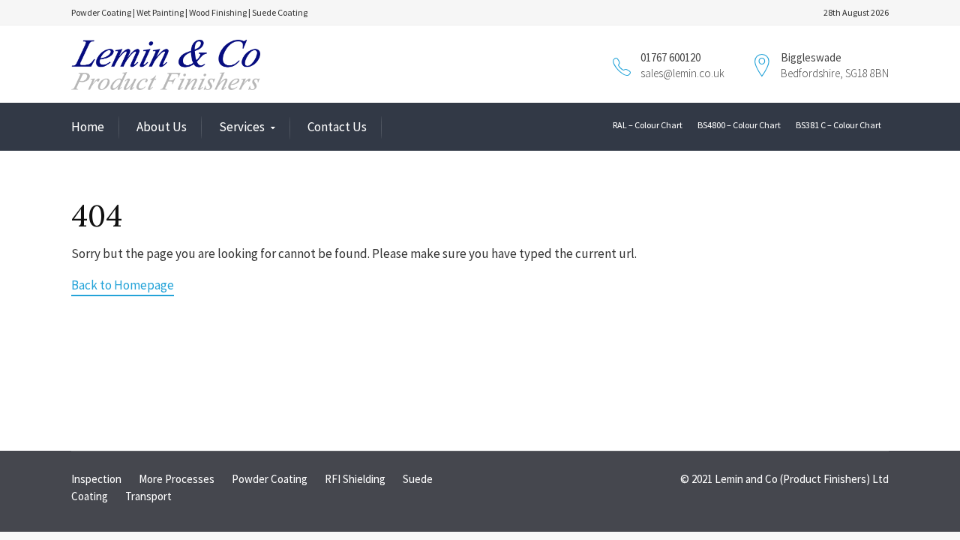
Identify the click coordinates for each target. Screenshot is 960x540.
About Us (161, 126)
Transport (148, 496)
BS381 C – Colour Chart (838, 124)
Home (87, 126)
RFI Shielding (355, 479)
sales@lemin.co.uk (682, 73)
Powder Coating (270, 479)
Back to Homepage (122, 285)
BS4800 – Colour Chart (739, 124)
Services (242, 126)
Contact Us (337, 126)
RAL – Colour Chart (647, 124)
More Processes (176, 479)
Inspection (96, 479)
